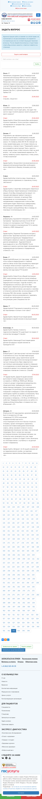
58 (7, 487)
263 (23, 587)
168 (13, 539)
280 (38, 595)
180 (32, 543)
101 (38, 503)
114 (22, 511)
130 (23, 519)
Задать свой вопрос (21, 54)
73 (32, 491)
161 (18, 535)
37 (32, 475)
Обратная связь (31, 662)
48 (3, 483)
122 (22, 515)
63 (28, 487)
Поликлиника (6, 710)
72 (28, 491)
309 (4, 615)
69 (16, 491)
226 (28, 567)
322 (28, 618)
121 (18, 515)
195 (28, 551)
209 (23, 559)
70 (20, 491)
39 (3, 479)
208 (18, 559)
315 (32, 615)
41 (12, 479)
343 (13, 631)
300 (28, 607)
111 (8, 511)
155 (27, 531)
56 (36, 483)
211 (33, 559)
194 (23, 551)
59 (12, 487)
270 (24, 591)
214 (8, 563)
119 (8, 515)
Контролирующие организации (11, 698)
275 (13, 595)
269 (19, 591)
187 (28, 547)
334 (9, 626)
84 (3, 499)
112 (13, 511)
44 (24, 479)
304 (14, 610)
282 (9, 599)
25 (19, 471)
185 (18, 547)
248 (23, 579)
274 (9, 595)
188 (33, 547)
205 (4, 559)
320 (18, 618)
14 (11, 467)
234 (28, 571)
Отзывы (21, 662)
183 (9, 547)
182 (4, 547)
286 (28, 599)
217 (23, 563)
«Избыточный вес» (8, 750)
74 (36, 491)
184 (13, 547)
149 (38, 527)
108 (33, 507)
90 (28, 499)
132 (32, 519)
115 (27, 511)
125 (37, 515)
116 (31, 511)
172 (33, 539)
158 (4, 535)
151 (9, 531)
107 (28, 507)
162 (23, 535)
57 (3, 487)
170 (23, 539)
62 (24, 487)
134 (4, 523)
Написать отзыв (16, 6)
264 (28, 587)
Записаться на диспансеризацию (13, 650)
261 (14, 587)
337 (23, 626)
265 (33, 587)
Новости (4, 681)
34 (19, 475)
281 (4, 599)
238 (9, 575)
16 (19, 467)
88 (20, 499)
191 (9, 551)
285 (23, 599)
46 (32, 479)
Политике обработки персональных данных (23, 788)
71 (24, 491)
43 (20, 479)
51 (16, 483)
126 (4, 519)
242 (28, 575)
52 (20, 483)
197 (37, 551)
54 (28, 483)
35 (23, 475)
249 (28, 579)
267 (9, 591)
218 (27, 563)
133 (37, 519)
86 (12, 499)
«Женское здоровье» (8, 747)
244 (4, 579)
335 (13, 626)
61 (20, 487)
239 (13, 575)
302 (4, 610)
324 (37, 618)
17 (23, 467)
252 (8, 583)
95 (12, 503)
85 (8, 499)
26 (23, 471)
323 (32, 618)
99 (28, 503)
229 (4, 571)
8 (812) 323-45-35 (9, 666)
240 (18, 575)
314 (27, 615)
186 (23, 547)
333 (4, 626)
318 (8, 618)
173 (37, 539)
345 (23, 631)
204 (33, 555)
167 (9, 539)
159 (9, 535)
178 (23, 543)
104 (13, 507)
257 (33, 583)
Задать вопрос (27, 6)
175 (8, 543)
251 (4, 583)
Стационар (5, 714)
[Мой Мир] (8, 640)
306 (23, 610)
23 (11, 471)
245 (9, 579)
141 (37, 523)
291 (19, 603)
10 (33, 463)
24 (15, 471)
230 (9, 571)
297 (14, 607)
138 (23, 523)
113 (18, 511)
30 (3, 475)
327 (13, 623)
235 (33, 571)
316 (37, 615)
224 (18, 567)
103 (9, 507)
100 (33, 503)
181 (37, 543)
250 (33, 579)
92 (37, 499)
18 (27, 467)
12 (3, 467)
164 (32, 535)
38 (36, 475)
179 (27, 543)
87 (16, 499)
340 (38, 626)
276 (18, 595)
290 (14, 603)
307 (28, 610)
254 (18, 583)
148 (33, 527)
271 (28, 591)
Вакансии (5, 685)
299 (23, 607)
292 (23, 603)
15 (15, 467)
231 (14, 571)
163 (28, 535)
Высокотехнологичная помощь (21, 4)
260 (9, 587)
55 (32, 483)
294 (33, 603)
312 (18, 615)
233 (23, 571)
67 (8, 491)
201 (18, 555)
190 (4, 551)
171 (28, 539)
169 (18, 539)
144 (13, 527)
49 (8, 483)
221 (4, 567)
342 (9, 631)
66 (3, 491)
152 (13, 531)
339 (33, 626)
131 (28, 519)
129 (18, 519)
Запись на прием (28, 2)
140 (32, 523)
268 (14, 591)
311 (14, 615)
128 (13, 519)
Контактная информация (9, 688)
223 (13, 567)
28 (32, 471)
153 (18, 531)
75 (3, 495)
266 (4, 591)
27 (27, 471)
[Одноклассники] (5, 640)
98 (24, 503)
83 (36, 495)
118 (4, 515)
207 (14, 559)
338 (28, 626)
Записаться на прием (10, 646)
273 (4, 595)
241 (23, 575)
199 (9, 555)
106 (23, 507)
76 (7, 495)
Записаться (10, 796)
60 (16, 487)
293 (28, 603)
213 (4, 563)
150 (4, 531)
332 (38, 623)
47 (36, 479)
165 (37, 535)
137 (18, 523)
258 (37, 583)
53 (24, 483)
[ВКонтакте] (3, 640)
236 (37, 571)
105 (18, 507)
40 (8, 479)
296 (9, 607)
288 (4, 603)
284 (18, 599)
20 (35, 467)
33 (15, 475)
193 (18, 551)
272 (33, 591)
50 (12, 483)
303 (9, 610)
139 (27, 523)
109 (38, 507)
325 (4, 623)
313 (23, 615)
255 (23, 583)
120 (13, 515)
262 (18, 587)
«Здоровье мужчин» (8, 743)
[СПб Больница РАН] (18, 15)
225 (23, 567)
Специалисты (6, 707)
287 (33, 599)
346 (28, 631)
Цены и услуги (6, 695)
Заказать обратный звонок (9, 21)
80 (24, 495)
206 (9, 559)
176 (13, 543)
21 (3, 471)
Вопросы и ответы (9, 662)
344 (18, 631)
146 (23, 527)
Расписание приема (15, 2)
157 (37, 531)
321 (23, 618)
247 (19, 579)
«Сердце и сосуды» (8, 740)
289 (9, 603)
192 (13, 551)
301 (33, 607)
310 (9, 615)
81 (28, 495)
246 (14, 579)
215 (13, 563)
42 (16, 479)
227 (33, 567)
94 (8, 503)
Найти (37, 64)
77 (11, 495)
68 (12, 491)
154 (22, 531)
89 (24, 499)
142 (4, 527)
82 (32, 495)
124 (32, 515)
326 (9, 623)
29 (36, 471)
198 (4, 555)
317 (4, 618)
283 (13, 599)
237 (4, 575)
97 (20, 503)
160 (13, 535)
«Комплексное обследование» (11, 733)
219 (32, 563)
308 (33, 610)
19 (31, 467)
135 (9, 523)
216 (18, 563)
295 (4, 607)
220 (37, 563)
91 (33, 499)
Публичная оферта (7, 724)
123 (27, 515)
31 (7, 475)
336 (18, 626)
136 (13, 523)
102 (4, 507)
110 (4, 511)
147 (28, 527)
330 (28, 623)
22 (7, 471)
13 (7, 467)
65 (36, 487)
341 (4, 631)
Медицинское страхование (10, 692)
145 (18, 527)
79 (20, 495)
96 (16, 503)
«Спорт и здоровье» (8, 736)
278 (28, 595)
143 (9, 527)
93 (3, 503)
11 (37, 463)
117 (36, 511)
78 (16, 495)
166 (4, 539)
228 (37, 567)
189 (38, 547)
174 (4, 543)
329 (23, 623)
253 (13, 583)
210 (28, 559)
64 (32, 487)
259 (4, 587)
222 (8, 567)
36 (28, 475)
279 (33, 595)
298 (18, 607)
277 (23, 595)
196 (33, 551)
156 (32, 531)
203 (28, 555)
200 (14, 555)
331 (33, 623)
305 (18, 610)
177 (18, 543)
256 (28, 583)
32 (11, 475)
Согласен (21, 793)
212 (38, 559)
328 (18, 623)
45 (28, 479)
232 (18, 571)
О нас (3, 678)
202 (23, 555)
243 (33, 575)
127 (9, 519)
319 (13, 618)
